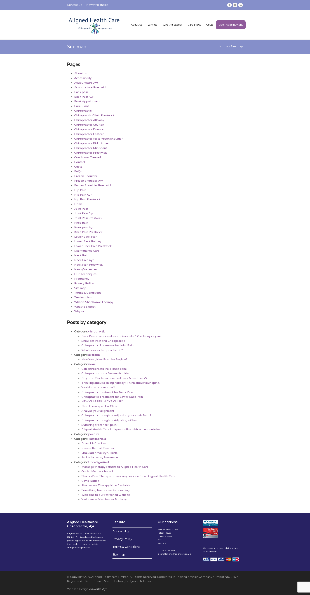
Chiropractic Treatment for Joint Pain (107, 345)
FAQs (78, 171)
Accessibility (83, 78)
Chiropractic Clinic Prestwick (94, 115)
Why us (79, 311)
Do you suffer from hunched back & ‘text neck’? (114, 378)
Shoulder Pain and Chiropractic (103, 341)
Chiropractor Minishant (90, 148)
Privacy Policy (84, 283)
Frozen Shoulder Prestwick (93, 185)
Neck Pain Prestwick (88, 265)
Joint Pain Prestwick (88, 218)
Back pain (81, 92)
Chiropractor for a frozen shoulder (98, 139)
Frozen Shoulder (85, 176)
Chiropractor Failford (89, 134)
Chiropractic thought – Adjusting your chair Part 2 (116, 415)
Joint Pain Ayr (83, 213)
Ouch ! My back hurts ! (97, 471)
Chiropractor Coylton (89, 125)
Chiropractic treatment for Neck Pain (107, 392)
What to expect (84, 307)
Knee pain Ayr (84, 227)
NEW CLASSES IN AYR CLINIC (102, 401)
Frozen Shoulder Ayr (88, 181)
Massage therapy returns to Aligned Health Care (115, 467)
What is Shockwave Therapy (93, 302)
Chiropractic (83, 111)
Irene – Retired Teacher (97, 448)
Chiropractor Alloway (89, 120)
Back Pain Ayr (83, 97)
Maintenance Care (87, 251)
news (91, 364)
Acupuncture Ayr (86, 83)
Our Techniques (85, 274)
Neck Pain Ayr (84, 260)
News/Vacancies (85, 269)
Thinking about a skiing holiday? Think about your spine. (120, 383)
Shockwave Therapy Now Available (105, 485)
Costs (78, 167)
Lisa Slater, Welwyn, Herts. (99, 453)
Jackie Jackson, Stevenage (99, 457)
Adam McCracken (93, 443)
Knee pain (81, 223)
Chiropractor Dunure (89, 129)
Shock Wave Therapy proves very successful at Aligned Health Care (128, 476)
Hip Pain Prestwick (87, 199)
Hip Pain (80, 190)
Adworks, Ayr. (97, 589)
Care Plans (81, 106)
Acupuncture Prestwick (90, 87)
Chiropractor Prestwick (90, 153)
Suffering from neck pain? (99, 425)
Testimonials (83, 297)
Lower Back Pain (85, 237)
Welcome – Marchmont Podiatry (104, 499)
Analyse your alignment (97, 411)
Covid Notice (90, 481)
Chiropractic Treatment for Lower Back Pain (112, 397)
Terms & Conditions (87, 293)
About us (80, 73)
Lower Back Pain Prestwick (93, 246)
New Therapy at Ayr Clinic (99, 406)
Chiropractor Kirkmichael (91, 143)
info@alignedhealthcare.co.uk (175, 553)
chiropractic (96, 331)
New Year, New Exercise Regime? (104, 359)
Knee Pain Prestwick (88, 232)
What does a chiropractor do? (102, 350)
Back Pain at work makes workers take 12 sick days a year (121, 336)
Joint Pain (81, 209)
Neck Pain (81, 255)
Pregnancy (81, 279)
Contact (79, 162)
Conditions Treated (87, 157)
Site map (80, 288)
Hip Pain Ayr (83, 195)
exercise (94, 355)
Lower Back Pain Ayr (88, 241)
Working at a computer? (98, 387)
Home (223, 46)
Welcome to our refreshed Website (105, 495)
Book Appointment (87, 101)
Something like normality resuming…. (107, 490)
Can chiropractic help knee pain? (104, 369)
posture (93, 434)
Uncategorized (98, 462)
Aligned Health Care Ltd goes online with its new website (120, 429)
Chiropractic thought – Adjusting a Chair (109, 420)
